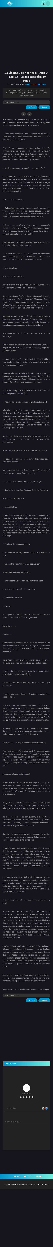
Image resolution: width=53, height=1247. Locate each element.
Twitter (38, 1176)
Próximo (43, 107)
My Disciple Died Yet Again (35, 84)
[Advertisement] (26, 41)
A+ (24, 114)
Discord (16, 1176)
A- (29, 114)
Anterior (32, 107)
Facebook (27, 1176)
